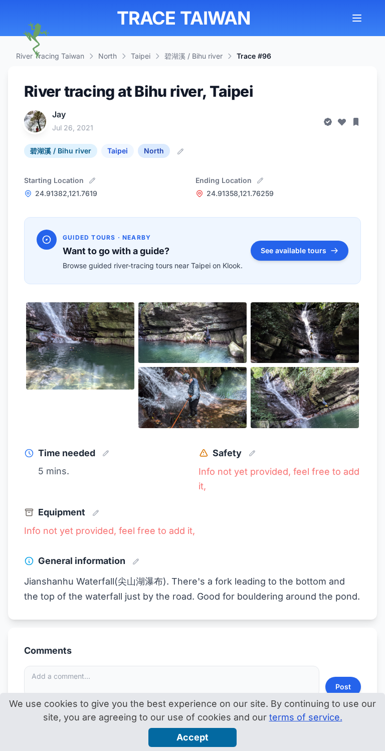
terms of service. (305, 717)
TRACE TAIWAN (183, 18)
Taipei (140, 56)
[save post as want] (356, 121)
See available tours (293, 250)
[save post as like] (342, 121)
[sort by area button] (360, 18)
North (107, 56)
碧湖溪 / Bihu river (193, 56)
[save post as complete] (328, 121)
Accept (192, 737)
